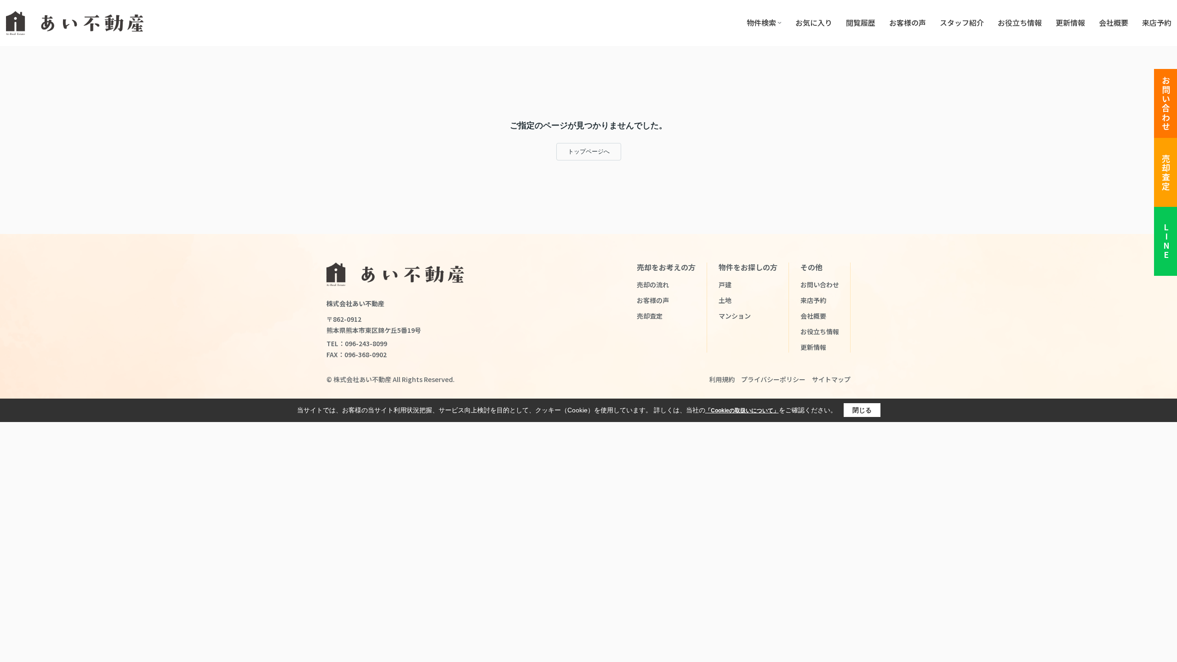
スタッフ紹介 (962, 22)
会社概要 (1113, 22)
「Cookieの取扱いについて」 (742, 410)
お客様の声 (907, 22)
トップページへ (589, 151)
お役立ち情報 (1020, 22)
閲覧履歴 (860, 22)
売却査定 (1166, 172)
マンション (735, 315)
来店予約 (1156, 22)
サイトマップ (831, 379)
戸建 (725, 284)
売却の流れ (653, 284)
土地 (725, 300)
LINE (1166, 241)
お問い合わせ (1166, 103)
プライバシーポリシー (773, 379)
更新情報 (1070, 22)
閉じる (862, 410)
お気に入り (813, 22)
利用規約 (722, 379)
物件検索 (761, 22)
